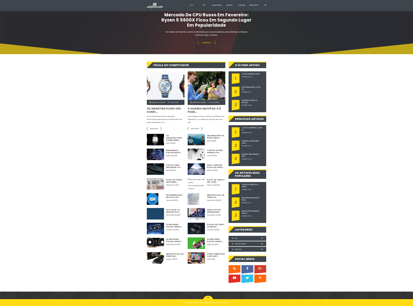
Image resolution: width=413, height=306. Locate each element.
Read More (206, 37)
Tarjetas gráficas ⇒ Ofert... (250, 186)
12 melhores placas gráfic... (174, 225)
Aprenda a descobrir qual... (250, 142)
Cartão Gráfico (217, 5)
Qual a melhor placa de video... (215, 166)
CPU (204, 5)
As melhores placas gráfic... (174, 240)
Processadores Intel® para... (251, 199)
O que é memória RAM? (251, 74)
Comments (174, 102)
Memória (229, 5)
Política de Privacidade (255, 5)
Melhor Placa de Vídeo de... (215, 196)
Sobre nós (242, 5)
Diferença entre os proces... (249, 101)
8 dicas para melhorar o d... (174, 166)
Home (192, 5)
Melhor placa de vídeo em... (175, 255)
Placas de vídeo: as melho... (216, 225)
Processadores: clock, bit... (251, 88)
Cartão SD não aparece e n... (215, 151)
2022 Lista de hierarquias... (214, 211)
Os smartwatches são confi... (164, 110)
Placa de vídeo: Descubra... (174, 181)
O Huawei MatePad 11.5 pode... (204, 110)
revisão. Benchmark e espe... (250, 155)
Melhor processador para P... (250, 212)
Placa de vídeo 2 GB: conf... (216, 181)
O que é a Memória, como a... (252, 129)
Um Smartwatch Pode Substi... (215, 136)
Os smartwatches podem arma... (174, 137)
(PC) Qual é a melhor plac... (173, 211)
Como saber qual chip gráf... (216, 255)
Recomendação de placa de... (174, 196)
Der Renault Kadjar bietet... (174, 151)
